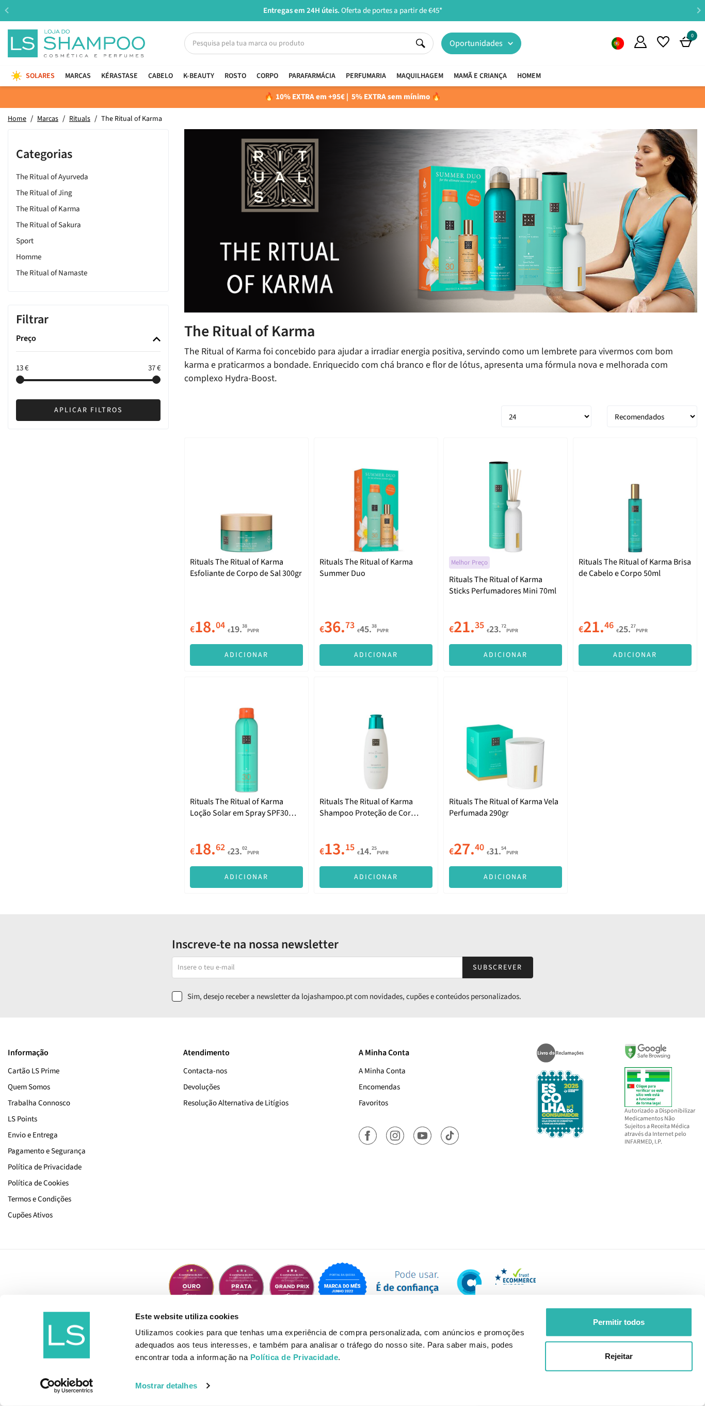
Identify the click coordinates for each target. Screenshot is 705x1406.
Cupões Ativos (30, 1215)
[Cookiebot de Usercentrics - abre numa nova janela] (67, 1386)
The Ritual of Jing (44, 193)
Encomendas (379, 1087)
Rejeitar (619, 1355)
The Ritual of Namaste (51, 273)
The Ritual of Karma (48, 209)
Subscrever (497, 967)
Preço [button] (26, 339)
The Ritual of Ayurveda (52, 176)
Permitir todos (619, 1322)
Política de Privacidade (45, 1167)
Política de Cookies (38, 1183)
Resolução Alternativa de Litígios (236, 1103)
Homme (28, 257)
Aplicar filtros (88, 410)
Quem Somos (617, 43)
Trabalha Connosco (39, 1103)
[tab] (88, 339)
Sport (25, 241)
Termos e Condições (39, 1199)
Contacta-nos (205, 1071)
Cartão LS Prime (33, 1071)
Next (698, 10)
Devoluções (201, 1087)
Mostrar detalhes (166, 1385)
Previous (6, 10)
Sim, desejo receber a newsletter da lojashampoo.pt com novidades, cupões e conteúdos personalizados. (354, 996)
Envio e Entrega (33, 1135)
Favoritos (373, 1103)
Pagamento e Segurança (47, 1151)
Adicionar (246, 655)
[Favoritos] (663, 41)
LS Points (22, 1119)
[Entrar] (640, 41)
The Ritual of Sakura (48, 225)
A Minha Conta (382, 1071)
